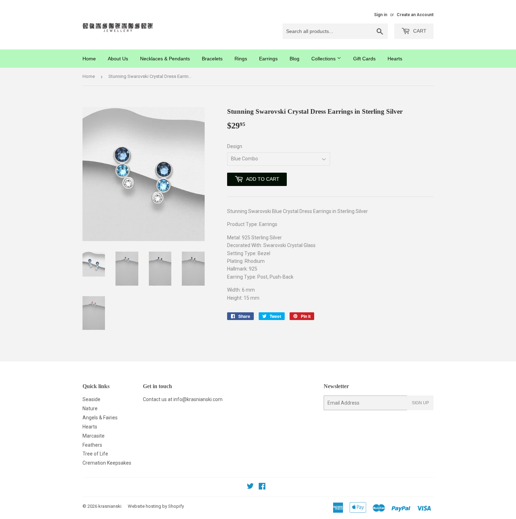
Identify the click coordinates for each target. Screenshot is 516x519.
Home (89, 58)
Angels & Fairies (100, 417)
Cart (419, 31)
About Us (118, 58)
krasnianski (109, 506)
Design (234, 146)
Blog (294, 58)
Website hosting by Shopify (156, 506)
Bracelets (212, 58)
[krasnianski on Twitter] (250, 487)
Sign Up (420, 402)
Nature (90, 408)
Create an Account (415, 14)
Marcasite (93, 436)
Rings (240, 58)
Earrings (268, 58)
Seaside (91, 399)
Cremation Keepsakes (106, 463)
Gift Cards (364, 58)
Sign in (380, 14)
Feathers (92, 445)
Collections (324, 58)
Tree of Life (95, 454)
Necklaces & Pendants (165, 58)
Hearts (395, 58)
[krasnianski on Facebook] (262, 487)
